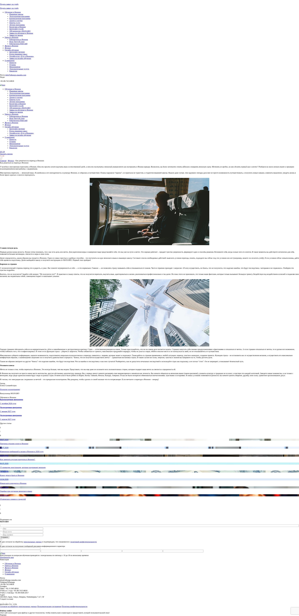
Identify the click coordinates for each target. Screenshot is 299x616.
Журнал (8, 48)
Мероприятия (14, 67)
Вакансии (13, 71)
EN (1, 152)
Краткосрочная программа (19, 18)
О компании (9, 61)
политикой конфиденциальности (83, 542)
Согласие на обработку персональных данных (18, 606)
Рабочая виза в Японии (18, 40)
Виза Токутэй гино (17, 42)
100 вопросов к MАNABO (19, 31)
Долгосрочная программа (19, 16)
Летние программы (17, 25)
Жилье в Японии (11, 46)
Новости (12, 63)
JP (4, 152)
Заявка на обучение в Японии (21, 33)
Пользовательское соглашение (49, 606)
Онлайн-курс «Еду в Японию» (21, 56)
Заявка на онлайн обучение (20, 58)
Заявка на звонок (16, 35)
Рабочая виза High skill (18, 44)
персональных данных (33, 542)
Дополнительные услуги (19, 69)
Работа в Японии (11, 37)
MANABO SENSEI (17, 52)
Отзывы (12, 65)
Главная (3, 161)
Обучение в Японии (13, 12)
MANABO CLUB (16, 29)
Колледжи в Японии (17, 27)
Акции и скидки (16, 21)
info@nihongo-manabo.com (15, 75)
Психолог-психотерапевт (10, 389)
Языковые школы (16, 14)
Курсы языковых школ (18, 54)
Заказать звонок (6, 154)
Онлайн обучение (12, 50)
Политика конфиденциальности (74, 606)
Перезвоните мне (7, 557)
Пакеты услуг (14, 23)
